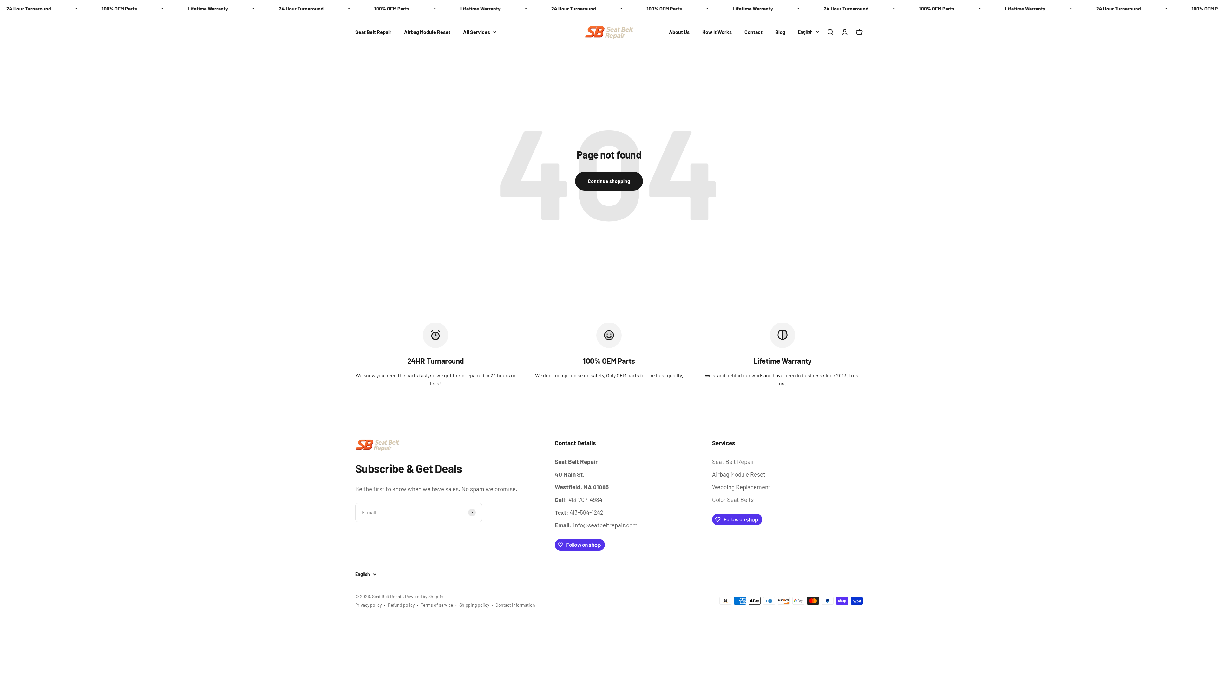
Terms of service (437, 605)
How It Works (717, 32)
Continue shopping (609, 181)
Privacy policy (368, 605)
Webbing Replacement (741, 487)
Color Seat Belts (733, 499)
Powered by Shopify (424, 596)
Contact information (515, 605)
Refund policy (401, 605)
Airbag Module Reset (427, 32)
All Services (476, 32)
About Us (679, 32)
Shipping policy (474, 605)
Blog (780, 32)
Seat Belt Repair (373, 32)
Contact (753, 32)
